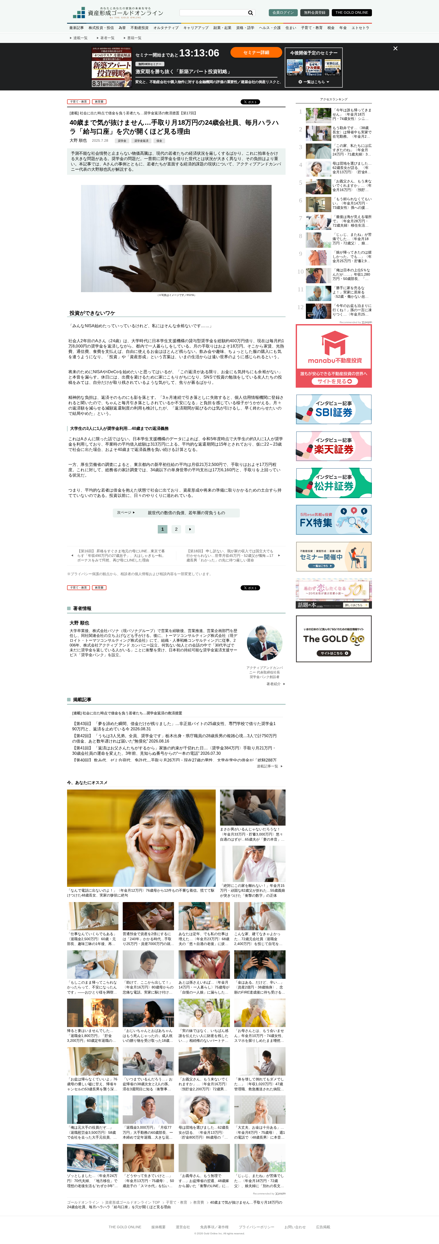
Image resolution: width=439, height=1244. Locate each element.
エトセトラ (361, 28)
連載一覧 (80, 38)
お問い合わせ (295, 1227)
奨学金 (122, 140)
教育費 (99, 101)
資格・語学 (245, 28)
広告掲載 (323, 1227)
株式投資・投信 (101, 28)
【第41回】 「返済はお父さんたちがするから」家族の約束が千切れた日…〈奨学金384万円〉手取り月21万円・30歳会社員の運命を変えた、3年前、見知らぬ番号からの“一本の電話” (174, 750)
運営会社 (183, 1227)
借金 (159, 140)
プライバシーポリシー (256, 1227)
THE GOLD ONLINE (125, 1227)
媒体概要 (158, 1227)
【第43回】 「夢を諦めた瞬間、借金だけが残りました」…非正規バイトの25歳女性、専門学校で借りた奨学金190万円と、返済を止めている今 (174, 726)
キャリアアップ (196, 28)
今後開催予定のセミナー (314, 53)
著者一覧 (107, 38)
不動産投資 (140, 28)
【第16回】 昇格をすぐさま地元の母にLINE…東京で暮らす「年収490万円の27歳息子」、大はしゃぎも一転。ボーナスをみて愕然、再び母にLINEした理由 (121, 555)
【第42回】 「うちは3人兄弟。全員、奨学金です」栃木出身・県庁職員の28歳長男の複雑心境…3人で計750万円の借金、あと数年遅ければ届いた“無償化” (174, 738)
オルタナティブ (166, 28)
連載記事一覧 (268, 766)
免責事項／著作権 (214, 1227)
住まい (291, 28)
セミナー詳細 (256, 52)
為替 (122, 28)
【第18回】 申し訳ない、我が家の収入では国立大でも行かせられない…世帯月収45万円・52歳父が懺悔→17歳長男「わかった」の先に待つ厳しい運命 (229, 555)
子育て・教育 (312, 28)
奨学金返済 (141, 140)
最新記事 (76, 28)
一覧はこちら (314, 82)
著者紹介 (274, 684)
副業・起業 (222, 28)
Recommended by (263, 1193)
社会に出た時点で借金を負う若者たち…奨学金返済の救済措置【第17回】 (139, 113)
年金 (343, 28)
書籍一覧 (134, 38)
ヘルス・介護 (270, 28)
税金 (331, 28)
